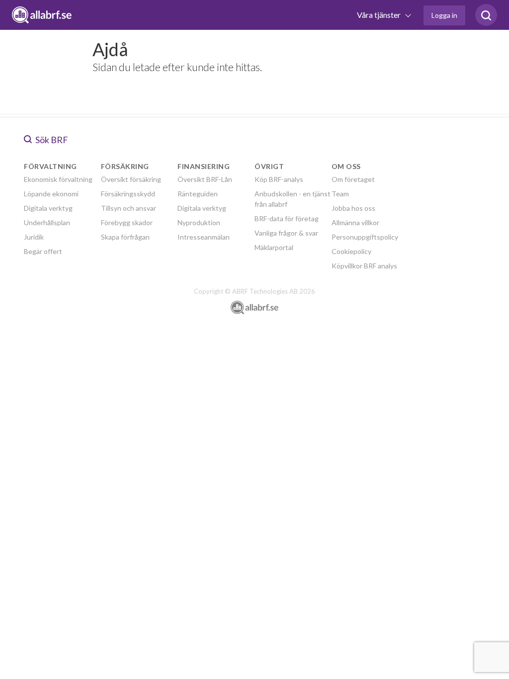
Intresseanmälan (203, 237)
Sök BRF (51, 139)
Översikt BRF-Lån (204, 179)
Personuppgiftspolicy (365, 237)
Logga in (444, 15)
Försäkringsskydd (128, 193)
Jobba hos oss (353, 208)
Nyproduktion (198, 222)
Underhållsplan (47, 222)
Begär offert (43, 251)
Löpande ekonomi (51, 193)
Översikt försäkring (131, 179)
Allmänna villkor (355, 222)
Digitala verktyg (48, 208)
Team (340, 193)
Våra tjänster (379, 14)
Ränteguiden (197, 193)
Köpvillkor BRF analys (364, 265)
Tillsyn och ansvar (128, 208)
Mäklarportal (273, 247)
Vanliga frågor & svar (286, 233)
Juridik (34, 237)
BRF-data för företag (286, 218)
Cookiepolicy (351, 251)
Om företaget (353, 179)
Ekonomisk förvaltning (58, 179)
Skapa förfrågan (125, 237)
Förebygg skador (127, 222)
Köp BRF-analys (278, 179)
